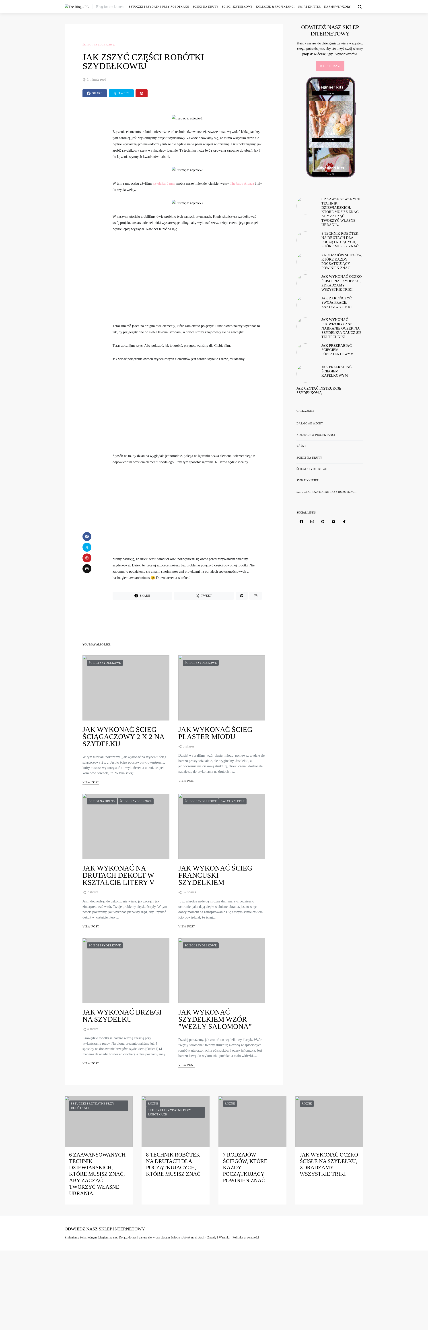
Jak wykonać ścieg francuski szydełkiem (215, 875)
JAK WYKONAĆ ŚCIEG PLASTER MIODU (215, 733)
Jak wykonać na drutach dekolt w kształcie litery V (118, 875)
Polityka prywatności (246, 1237)
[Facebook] (301, 521)
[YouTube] (333, 521)
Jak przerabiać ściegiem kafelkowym (336, 371)
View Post (90, 782)
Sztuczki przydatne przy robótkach (159, 6)
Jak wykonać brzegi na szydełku (122, 1015)
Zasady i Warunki (218, 1237)
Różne (301, 446)
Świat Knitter (309, 6)
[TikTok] (344, 521)
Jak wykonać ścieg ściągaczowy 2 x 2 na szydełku (123, 736)
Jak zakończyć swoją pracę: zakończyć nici (336, 302)
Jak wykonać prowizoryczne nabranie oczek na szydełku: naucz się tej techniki (341, 328)
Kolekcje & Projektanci (275, 6)
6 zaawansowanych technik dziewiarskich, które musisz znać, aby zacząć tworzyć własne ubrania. (340, 212)
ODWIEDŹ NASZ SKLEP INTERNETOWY (105, 1228)
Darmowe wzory (309, 423)
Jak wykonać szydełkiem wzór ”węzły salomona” (215, 1019)
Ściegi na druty (205, 6)
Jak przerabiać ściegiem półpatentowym (337, 350)
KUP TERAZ (330, 66)
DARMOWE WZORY (337, 6)
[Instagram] (312, 521)
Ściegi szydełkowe (237, 6)
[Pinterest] (323, 521)
